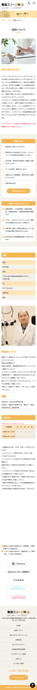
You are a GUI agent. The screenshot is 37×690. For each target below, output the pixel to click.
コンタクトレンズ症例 (18, 654)
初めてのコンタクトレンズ (18, 635)
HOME (18, 626)
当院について (18, 630)
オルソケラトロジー (18, 644)
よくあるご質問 (18, 663)
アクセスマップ (18, 677)
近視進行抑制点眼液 (18, 649)
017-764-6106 (7, 288)
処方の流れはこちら (18, 191)
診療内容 (19, 640)
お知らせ (19, 659)
